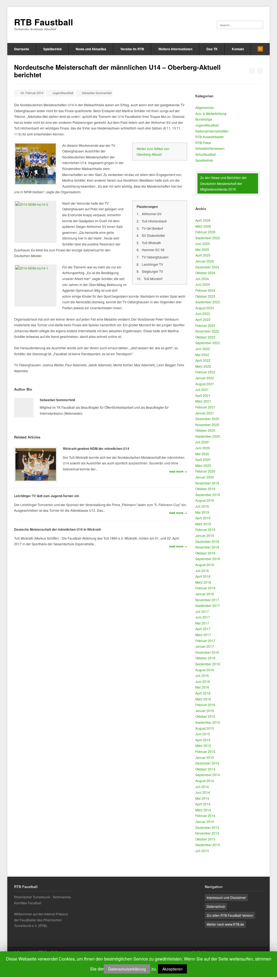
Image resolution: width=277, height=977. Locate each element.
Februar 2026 (205, 232)
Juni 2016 (202, 681)
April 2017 (202, 628)
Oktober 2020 (205, 430)
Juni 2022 (202, 348)
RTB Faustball (43, 22)
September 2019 (207, 494)
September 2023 (207, 302)
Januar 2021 (204, 413)
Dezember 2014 (207, 763)
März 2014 (203, 809)
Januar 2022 (204, 377)
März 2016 (203, 699)
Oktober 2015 (205, 716)
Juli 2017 (202, 611)
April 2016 (202, 693)
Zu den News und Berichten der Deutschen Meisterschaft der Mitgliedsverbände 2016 (223, 183)
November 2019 (207, 483)
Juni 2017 (202, 617)
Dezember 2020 (207, 418)
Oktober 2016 (205, 658)
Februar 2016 (205, 704)
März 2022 (203, 366)
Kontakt (238, 48)
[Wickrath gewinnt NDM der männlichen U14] (35, 464)
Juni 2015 (202, 734)
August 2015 (204, 728)
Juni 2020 (202, 448)
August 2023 (204, 307)
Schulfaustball (205, 154)
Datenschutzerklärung (127, 969)
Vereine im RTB (132, 48)
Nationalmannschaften (212, 131)
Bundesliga (203, 119)
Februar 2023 (205, 325)
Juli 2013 (202, 850)
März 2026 (203, 226)
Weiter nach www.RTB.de (225, 924)
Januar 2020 (204, 477)
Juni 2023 (202, 313)
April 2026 (202, 220)
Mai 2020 (202, 453)
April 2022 (202, 360)
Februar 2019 (205, 529)
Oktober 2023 (205, 296)
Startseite (21, 48)
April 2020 (202, 459)
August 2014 (204, 780)
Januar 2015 (204, 757)
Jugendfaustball (62, 93)
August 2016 (204, 669)
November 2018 (207, 547)
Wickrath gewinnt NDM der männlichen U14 (96, 448)
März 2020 (203, 465)
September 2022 (207, 342)
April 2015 (202, 739)
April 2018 (202, 576)
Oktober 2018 (205, 553)
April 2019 (202, 518)
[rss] (260, 49)
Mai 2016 (202, 687)
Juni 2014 (202, 792)
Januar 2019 (204, 535)
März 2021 (203, 401)
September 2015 (207, 722)
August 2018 (204, 564)
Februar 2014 (205, 815)
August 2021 (204, 383)
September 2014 (207, 774)
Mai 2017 (202, 623)
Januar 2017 (204, 646)
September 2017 (207, 605)
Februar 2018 (205, 588)
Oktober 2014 (205, 769)
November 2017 (207, 599)
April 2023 (202, 319)
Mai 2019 (202, 512)
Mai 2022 (202, 354)
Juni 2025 (202, 243)
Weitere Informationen (175, 48)
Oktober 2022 (205, 337)
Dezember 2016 (207, 652)
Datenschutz (216, 906)
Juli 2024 (202, 278)
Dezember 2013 (207, 827)
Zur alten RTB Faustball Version (230, 915)
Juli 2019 (202, 506)
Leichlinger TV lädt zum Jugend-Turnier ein (46, 495)
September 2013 (207, 844)
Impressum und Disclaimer (226, 897)
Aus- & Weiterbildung (210, 113)
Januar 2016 (204, 710)
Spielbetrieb (52, 48)
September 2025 (207, 237)
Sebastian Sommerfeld (96, 93)
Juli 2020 (202, 442)
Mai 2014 (202, 798)
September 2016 (207, 664)
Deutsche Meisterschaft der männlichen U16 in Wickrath (57, 529)
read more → (178, 471)
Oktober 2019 (205, 488)
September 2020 (207, 436)
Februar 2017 (205, 640)
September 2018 (207, 558)
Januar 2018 (204, 593)
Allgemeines (204, 107)
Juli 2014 (202, 786)
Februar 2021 (205, 407)
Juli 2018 (202, 570)
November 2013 (207, 833)
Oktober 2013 (205, 839)
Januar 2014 (204, 821)
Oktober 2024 (205, 272)
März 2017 (203, 634)
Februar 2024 (205, 290)
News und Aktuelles (91, 48)
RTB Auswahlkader (209, 136)
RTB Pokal (203, 142)
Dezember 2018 (207, 541)
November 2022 (207, 331)
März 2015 (203, 745)
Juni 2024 (202, 284)
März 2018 (203, 582)
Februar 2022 (205, 372)
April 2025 (202, 255)
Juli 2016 (202, 675)
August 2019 (204, 500)
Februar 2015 (205, 751)
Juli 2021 (202, 389)
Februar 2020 (205, 471)
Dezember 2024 (207, 267)
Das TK (212, 48)
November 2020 (207, 424)
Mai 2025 (202, 249)
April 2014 (202, 804)
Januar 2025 (204, 261)
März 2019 (203, 523)
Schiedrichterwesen (210, 148)
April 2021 (202, 395)
